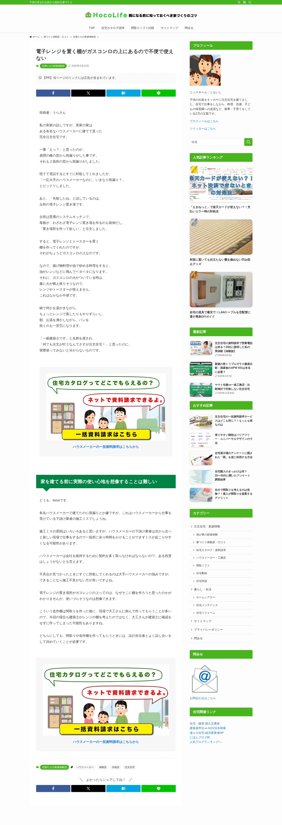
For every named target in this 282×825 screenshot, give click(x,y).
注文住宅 (130, 767)
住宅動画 (201, 573)
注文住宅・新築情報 (207, 526)
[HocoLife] (141, 14)
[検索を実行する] (248, 142)
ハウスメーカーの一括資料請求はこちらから (106, 446)
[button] (53, 93)
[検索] (249, 2)
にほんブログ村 (200, 737)
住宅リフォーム (205, 612)
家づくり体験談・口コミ (211, 542)
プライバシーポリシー (208, 629)
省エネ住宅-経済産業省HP (207, 732)
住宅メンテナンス (207, 605)
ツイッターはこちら (203, 128)
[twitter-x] (239, 2)
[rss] (244, 2)
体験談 (103, 767)
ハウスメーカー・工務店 (211, 557)
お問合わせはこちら (203, 698)
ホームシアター (205, 597)
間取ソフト (203, 565)
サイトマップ (202, 621)
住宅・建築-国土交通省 (205, 723)
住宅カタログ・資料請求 (211, 550)
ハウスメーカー (85, 767)
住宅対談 (201, 581)
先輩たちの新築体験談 (53, 66)
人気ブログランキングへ (206, 741)
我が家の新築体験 (207, 534)
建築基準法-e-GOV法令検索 (208, 728)
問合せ (198, 638)
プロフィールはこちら (204, 121)
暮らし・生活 (202, 589)
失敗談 (115, 767)
